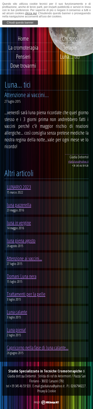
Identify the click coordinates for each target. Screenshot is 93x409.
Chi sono (70, 38)
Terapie (70, 47)
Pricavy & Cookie (46, 390)
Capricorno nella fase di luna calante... (37, 347)
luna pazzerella (19, 204)
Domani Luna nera (21, 276)
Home (23, 38)
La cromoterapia (23, 47)
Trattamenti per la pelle (26, 293)
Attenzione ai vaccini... (24, 258)
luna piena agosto (21, 240)
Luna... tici (70, 56)
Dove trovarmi (23, 65)
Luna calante (17, 311)
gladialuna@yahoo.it (78, 161)
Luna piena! (16, 329)
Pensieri (23, 56)
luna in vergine (19, 222)
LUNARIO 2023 (19, 186)
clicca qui (31, 13)
